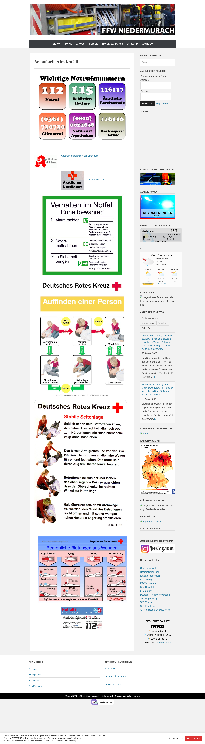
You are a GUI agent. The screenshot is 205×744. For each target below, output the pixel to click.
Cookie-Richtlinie (113, 684)
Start (56, 44)
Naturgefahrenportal (150, 565)
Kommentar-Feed (36, 680)
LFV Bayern (146, 584)
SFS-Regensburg (149, 591)
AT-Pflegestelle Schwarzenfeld (155, 602)
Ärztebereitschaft (96, 179)
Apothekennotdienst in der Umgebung (80, 156)
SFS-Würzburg (147, 595)
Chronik (132, 44)
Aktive (80, 44)
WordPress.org (35, 686)
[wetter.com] (148, 284)
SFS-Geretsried (148, 599)
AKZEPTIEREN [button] (193, 738)
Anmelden (33, 669)
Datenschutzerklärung (115, 676)
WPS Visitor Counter (162, 636)
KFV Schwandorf (148, 576)
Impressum (110, 668)
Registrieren (162, 103)
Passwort (145, 91)
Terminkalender (112, 44)
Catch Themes (133, 696)
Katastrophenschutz (150, 568)
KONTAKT (147, 44)
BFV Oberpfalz (147, 580)
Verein (68, 44)
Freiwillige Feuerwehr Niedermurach (97, 696)
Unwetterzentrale (148, 561)
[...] (155, 370)
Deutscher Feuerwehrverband (155, 587)
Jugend (93, 44)
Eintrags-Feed (35, 675)
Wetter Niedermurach (161, 254)
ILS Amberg (146, 572)
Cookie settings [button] (176, 738)
